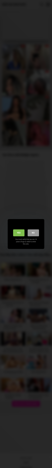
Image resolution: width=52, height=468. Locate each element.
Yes (19, 233)
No (33, 233)
